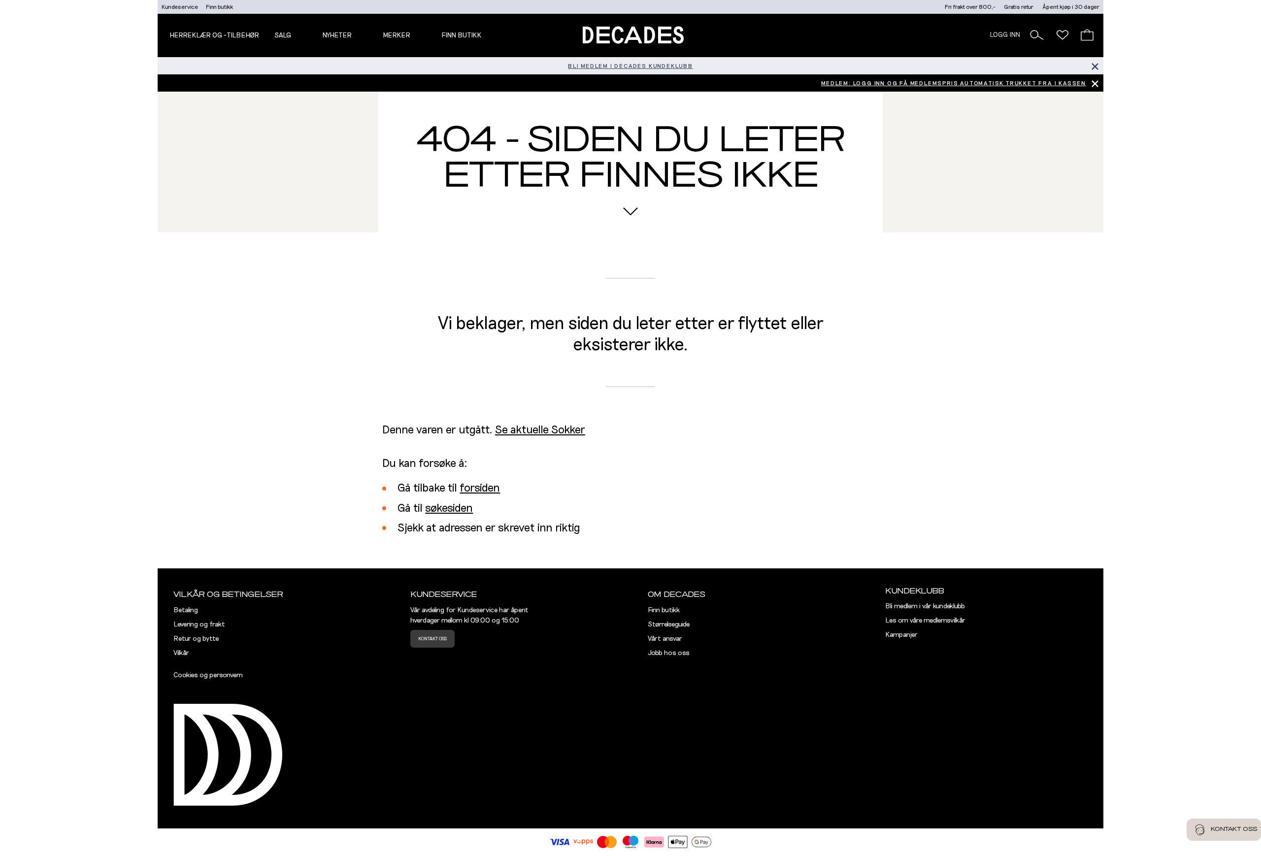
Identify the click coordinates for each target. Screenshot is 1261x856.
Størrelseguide (669, 624)
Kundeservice (180, 7)
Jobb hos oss (669, 653)
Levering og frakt (199, 624)
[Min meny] (1062, 35)
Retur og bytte (196, 638)
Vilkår (181, 653)
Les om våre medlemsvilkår (925, 620)
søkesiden (449, 508)
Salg (282, 35)
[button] (1037, 35)
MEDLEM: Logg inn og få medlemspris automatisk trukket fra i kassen (953, 83)
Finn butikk (219, 7)
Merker (396, 35)
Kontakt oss (432, 638)
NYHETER (337, 35)
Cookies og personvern (208, 675)
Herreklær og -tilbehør (214, 35)
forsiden (480, 488)
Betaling (185, 610)
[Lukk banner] (1094, 65)
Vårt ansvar (665, 638)
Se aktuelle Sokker (540, 430)
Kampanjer (901, 634)
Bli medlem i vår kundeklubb (925, 606)
